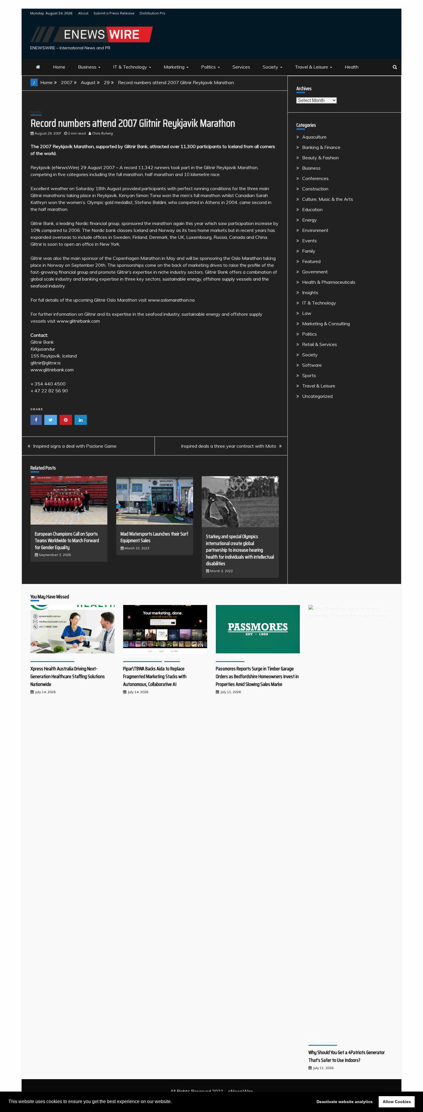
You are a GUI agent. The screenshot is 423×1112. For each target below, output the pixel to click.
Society (270, 67)
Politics (208, 67)
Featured (311, 261)
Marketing (174, 67)
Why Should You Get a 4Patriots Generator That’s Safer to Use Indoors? (346, 1056)
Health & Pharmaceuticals (328, 282)
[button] (174, 1102)
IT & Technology (130, 67)
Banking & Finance (321, 147)
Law (306, 313)
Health (352, 67)
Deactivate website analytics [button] (345, 1101)
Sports (36, 112)
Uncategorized (317, 396)
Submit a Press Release (114, 13)
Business (87, 67)
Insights (310, 292)
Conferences (315, 178)
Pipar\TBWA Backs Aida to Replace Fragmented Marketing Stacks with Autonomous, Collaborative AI (154, 676)
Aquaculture (314, 137)
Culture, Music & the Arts (327, 199)
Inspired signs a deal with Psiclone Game (75, 446)
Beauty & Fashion (320, 157)
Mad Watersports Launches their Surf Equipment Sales (154, 537)
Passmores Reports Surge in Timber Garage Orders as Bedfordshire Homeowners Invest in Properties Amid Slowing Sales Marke (257, 676)
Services (241, 67)
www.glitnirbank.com (78, 321)
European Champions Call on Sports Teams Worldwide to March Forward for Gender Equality (67, 540)
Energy (309, 220)
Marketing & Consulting (326, 323)
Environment (315, 230)
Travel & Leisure (311, 67)
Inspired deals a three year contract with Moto (228, 446)
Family (308, 251)
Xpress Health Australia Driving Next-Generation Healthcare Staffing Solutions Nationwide (68, 676)
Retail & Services (319, 344)
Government (315, 272)
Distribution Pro (152, 13)
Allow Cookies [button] (397, 1101)
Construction (315, 189)
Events (309, 240)
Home (59, 67)
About (83, 13)
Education (312, 209)
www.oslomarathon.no (171, 300)
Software (312, 365)
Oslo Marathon (246, 258)
